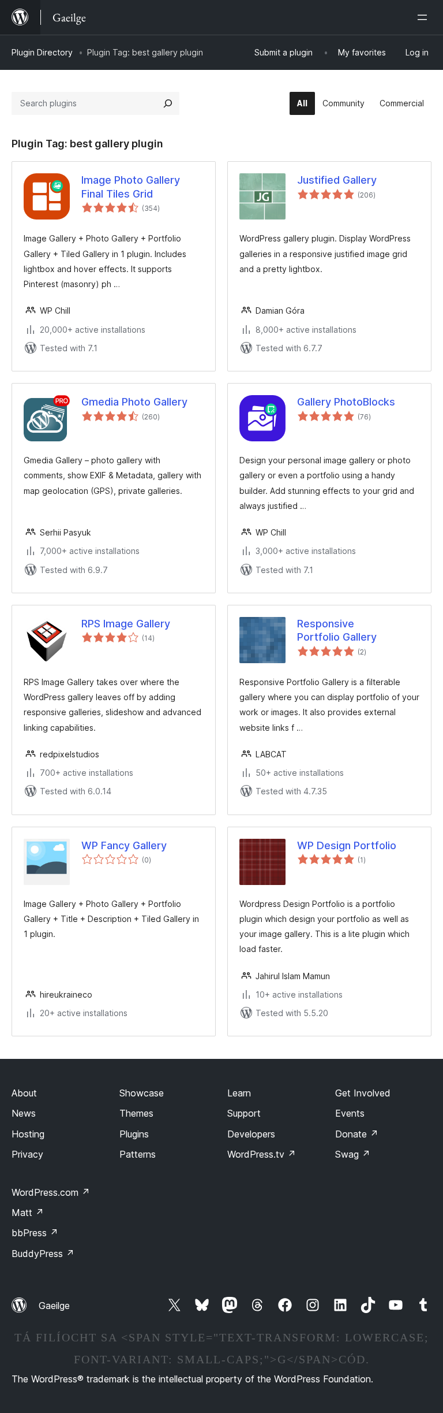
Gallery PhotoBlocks (346, 402)
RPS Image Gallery (125, 624)
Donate (356, 1134)
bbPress (35, 1233)
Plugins (134, 1134)
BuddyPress (43, 1253)
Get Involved (363, 1093)
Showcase (141, 1093)
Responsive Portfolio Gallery (337, 630)
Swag (352, 1154)
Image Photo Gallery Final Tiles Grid (130, 186)
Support (244, 1113)
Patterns (137, 1154)
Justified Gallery (337, 180)
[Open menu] (424, 17)
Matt (28, 1212)
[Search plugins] (167, 103)
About (24, 1093)
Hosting (28, 1134)
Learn (239, 1093)
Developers (251, 1134)
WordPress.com (51, 1192)
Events (350, 1113)
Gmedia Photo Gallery (134, 402)
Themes (136, 1113)
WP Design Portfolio (346, 845)
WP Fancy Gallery (124, 845)
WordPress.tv (261, 1154)
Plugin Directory (42, 52)
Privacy (27, 1154)
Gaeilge (54, 1305)
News (24, 1113)
